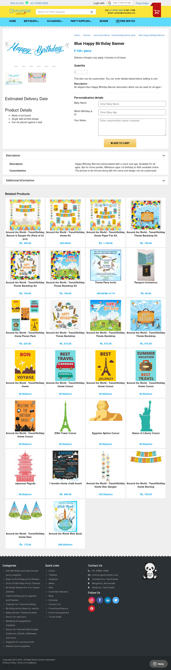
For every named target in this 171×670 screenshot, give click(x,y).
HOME (12, 21)
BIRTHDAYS (30, 21)
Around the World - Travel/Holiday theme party (114, 35)
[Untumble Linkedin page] (107, 600)
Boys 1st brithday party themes (22, 579)
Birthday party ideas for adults (22, 608)
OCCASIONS (54, 21)
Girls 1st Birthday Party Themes (23, 583)
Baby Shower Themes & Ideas (21, 612)
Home (77, 35)
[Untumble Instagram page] (91, 600)
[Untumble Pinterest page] (91, 608)
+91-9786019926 (39, 3)
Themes (86, 35)
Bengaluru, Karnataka (103, 583)
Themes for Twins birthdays (21, 604)
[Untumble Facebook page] (99, 600)
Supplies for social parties (20, 642)
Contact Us (55, 604)
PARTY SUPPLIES (80, 21)
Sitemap (53, 600)
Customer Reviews (58, 591)
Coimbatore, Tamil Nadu (105, 579)
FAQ (51, 587)
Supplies (53, 579)
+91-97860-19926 (116, 10)
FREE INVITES (127, 21)
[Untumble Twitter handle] (115, 600)
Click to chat (17, 3)
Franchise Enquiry (58, 608)
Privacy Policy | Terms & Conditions (19, 662)
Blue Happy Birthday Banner (152, 35)
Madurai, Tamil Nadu (103, 587)
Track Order (142, 3)
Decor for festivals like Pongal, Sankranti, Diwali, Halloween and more (22, 633)
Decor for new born (16, 617)
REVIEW (104, 21)
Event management (59, 612)
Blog (51, 596)
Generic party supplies (18, 646)
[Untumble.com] (20, 11)
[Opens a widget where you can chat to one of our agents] (158, 664)
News (51, 583)
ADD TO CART (121, 143)
